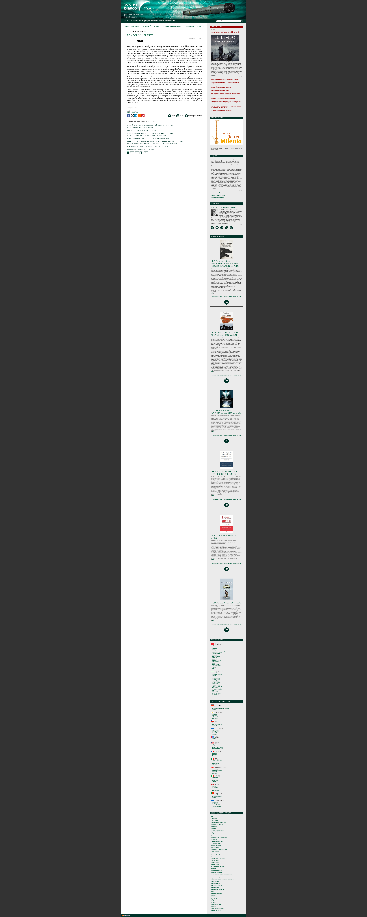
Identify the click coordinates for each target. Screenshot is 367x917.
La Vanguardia (215, 661)
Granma (214, 738)
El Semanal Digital (217, 652)
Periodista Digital (216, 665)
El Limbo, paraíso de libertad (225, 32)
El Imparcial (215, 777)
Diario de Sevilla (216, 679)
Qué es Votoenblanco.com (219, 193)
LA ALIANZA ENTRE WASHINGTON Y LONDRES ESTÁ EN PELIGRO (148, 144)
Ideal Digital (215, 687)
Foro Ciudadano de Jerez (217, 866)
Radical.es (213, 906)
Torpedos (200, 26)
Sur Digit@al (215, 694)
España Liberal (215, 860)
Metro (213, 663)
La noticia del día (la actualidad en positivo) (222, 879)
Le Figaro (214, 753)
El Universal (215, 779)
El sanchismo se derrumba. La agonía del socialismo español (225, 83)
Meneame (213, 895)
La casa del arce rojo (216, 876)
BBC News (215, 769)
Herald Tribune (216, 746)
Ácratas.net (214, 818)
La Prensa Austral (217, 724)
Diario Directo (215, 647)
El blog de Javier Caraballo (218, 853)
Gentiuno (213, 868)
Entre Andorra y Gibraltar (218, 858)
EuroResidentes (215, 862)
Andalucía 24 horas (217, 673)
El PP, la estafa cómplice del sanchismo (221, 110)
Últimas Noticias (216, 806)
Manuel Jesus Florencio (217, 889)
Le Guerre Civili (215, 881)
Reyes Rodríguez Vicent (217, 908)
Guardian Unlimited (217, 770)
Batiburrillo (214, 826)
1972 (212, 816)
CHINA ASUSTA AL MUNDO (136, 128)
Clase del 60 (214, 839)
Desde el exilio (215, 851)
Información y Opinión (150, 26)
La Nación (214, 659)
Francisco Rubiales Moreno (224, 207)
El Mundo (214, 648)
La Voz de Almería (216, 693)
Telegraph (214, 771)
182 (146, 153)
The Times (214, 773)
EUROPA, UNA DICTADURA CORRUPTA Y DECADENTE (144, 146)
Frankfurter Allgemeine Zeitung (220, 708)
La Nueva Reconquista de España (220, 90)
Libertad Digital (216, 656)
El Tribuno (214, 714)
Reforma (214, 781)
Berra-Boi (213, 828)
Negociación (214, 899)
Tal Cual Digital (216, 805)
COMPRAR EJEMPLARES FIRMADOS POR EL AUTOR (226, 296)
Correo (214, 786)
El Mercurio (215, 723)
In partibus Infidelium (216, 872)
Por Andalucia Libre (216, 904)
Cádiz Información (217, 674)
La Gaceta (214, 657)
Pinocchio (213, 902)
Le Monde (214, 754)
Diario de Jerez (216, 678)
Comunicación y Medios (172, 26)
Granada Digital (216, 685)
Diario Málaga (215, 681)
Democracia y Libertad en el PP (219, 849)
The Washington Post (217, 748)
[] (212, 293)
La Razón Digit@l (216, 660)
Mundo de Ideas (215, 897)
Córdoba (214, 675)
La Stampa (215, 764)
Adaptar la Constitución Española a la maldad (223, 98)
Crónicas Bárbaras (216, 843)
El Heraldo (214, 732)
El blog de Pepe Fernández (218, 855)
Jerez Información (217, 689)
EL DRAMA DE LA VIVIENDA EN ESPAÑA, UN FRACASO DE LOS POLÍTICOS (150, 141)
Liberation (214, 756)
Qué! (213, 668)
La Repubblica (215, 763)
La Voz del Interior (216, 717)
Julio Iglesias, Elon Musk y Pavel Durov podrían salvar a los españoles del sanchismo (226, 106)
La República (215, 790)
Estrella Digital (216, 653)
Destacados (135, 26)
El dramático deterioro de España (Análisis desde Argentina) (145, 125)
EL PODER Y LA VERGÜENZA (136, 149)
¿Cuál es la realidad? (216, 845)
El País (213, 649)
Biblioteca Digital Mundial (217, 830)
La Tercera (215, 725)
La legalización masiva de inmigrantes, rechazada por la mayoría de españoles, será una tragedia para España (226, 102)
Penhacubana (215, 740)
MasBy (213, 891)
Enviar (181, 116)
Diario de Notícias (216, 795)
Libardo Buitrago (215, 883)
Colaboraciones (189, 26)
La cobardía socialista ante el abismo (221, 87)
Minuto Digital (215, 664)
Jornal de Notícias (217, 796)
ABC (213, 645)
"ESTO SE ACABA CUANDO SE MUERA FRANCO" (142, 136)
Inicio (127, 26)
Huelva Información (217, 686)
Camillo (213, 834)
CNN (213, 744)
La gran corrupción (216, 878)
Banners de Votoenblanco (218, 195)
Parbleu (213, 901)
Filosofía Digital (215, 864)
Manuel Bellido (215, 887)
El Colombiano (216, 730)
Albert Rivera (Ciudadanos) (218, 822)
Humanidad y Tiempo (216, 870)
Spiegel (214, 709)
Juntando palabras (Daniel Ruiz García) (221, 874)
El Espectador (215, 731)
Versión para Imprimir (195, 116)
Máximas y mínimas (216, 893)
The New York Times (217, 747)
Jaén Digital (215, 691)
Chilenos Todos (215, 847)
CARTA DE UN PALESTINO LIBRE (137, 130)
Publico (214, 797)
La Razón (214, 715)
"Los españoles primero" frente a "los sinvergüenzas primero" (225, 94)
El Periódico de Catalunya (219, 651)
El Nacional (215, 802)
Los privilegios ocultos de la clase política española (225, 79)
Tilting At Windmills (216, 910)
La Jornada (215, 780)
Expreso (214, 789)
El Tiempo (214, 734)
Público (214, 667)
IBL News (214, 655)
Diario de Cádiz (216, 677)
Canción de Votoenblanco (218, 197)
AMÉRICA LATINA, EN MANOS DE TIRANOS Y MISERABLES (145, 133)
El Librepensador (215, 857)
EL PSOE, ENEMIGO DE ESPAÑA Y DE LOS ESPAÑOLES (144, 138)
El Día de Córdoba (216, 682)
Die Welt (214, 707)
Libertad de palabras (216, 885)
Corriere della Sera (217, 760)
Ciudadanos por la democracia (219, 837)
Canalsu (213, 836)
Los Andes (215, 718)
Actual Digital (214, 820)
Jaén (213, 690)
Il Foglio (214, 762)
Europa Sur (215, 683)
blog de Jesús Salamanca (218, 832)
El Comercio (215, 787)
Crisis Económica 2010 (217, 841)
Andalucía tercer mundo (217, 824)
